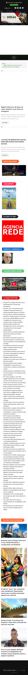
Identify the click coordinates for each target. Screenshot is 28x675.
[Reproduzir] (4, 289)
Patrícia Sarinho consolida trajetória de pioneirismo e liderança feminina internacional (13, 334)
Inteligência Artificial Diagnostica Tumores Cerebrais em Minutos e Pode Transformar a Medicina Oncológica (14, 429)
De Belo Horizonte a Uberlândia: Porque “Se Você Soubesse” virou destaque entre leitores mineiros (14, 373)
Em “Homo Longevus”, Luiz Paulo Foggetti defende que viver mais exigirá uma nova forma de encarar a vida (14, 378)
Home (3, 63)
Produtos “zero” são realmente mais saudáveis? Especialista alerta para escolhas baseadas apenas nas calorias (13, 310)
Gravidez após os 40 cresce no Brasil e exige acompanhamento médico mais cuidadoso (13, 404)
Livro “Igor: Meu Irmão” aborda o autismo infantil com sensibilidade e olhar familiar (14, 501)
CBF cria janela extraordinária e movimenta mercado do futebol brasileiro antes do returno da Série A (13, 418)
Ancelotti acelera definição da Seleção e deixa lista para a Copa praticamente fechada (14, 484)
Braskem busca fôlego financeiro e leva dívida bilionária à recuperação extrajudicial (14, 304)
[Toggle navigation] (14, 57)
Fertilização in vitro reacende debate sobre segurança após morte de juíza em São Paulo (14, 496)
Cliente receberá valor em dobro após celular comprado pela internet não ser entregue (14, 398)
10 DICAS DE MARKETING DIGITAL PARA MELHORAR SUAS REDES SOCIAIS (13, 141)
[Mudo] (22, 289)
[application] (14, 284)
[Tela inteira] (24, 289)
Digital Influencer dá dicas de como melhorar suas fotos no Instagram (12, 109)
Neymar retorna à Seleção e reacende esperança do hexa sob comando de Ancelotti (13, 478)
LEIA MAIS (4, 122)
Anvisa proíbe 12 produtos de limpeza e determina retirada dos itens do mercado (13, 622)
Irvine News (20, 670)
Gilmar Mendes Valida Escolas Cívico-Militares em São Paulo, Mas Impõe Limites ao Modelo (13, 472)
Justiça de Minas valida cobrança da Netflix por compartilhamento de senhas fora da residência (14, 490)
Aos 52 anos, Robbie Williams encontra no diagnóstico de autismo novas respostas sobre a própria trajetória (13, 320)
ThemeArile (14, 672)
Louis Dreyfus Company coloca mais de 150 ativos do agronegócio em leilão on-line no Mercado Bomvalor (14, 353)
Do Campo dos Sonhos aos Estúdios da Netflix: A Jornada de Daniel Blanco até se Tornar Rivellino (14, 451)
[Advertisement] (14, 40)
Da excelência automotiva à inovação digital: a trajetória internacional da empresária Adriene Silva (13, 347)
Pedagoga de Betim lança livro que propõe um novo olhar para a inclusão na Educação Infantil (14, 359)
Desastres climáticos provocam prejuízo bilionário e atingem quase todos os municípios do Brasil (14, 466)
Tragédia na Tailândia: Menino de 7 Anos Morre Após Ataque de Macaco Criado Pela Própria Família (14, 445)
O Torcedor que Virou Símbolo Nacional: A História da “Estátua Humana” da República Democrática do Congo (14, 423)
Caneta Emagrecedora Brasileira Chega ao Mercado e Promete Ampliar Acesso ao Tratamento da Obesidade (14, 460)
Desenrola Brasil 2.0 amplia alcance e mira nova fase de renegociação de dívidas (13, 507)
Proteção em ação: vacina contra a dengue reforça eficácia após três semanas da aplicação (12, 435)
